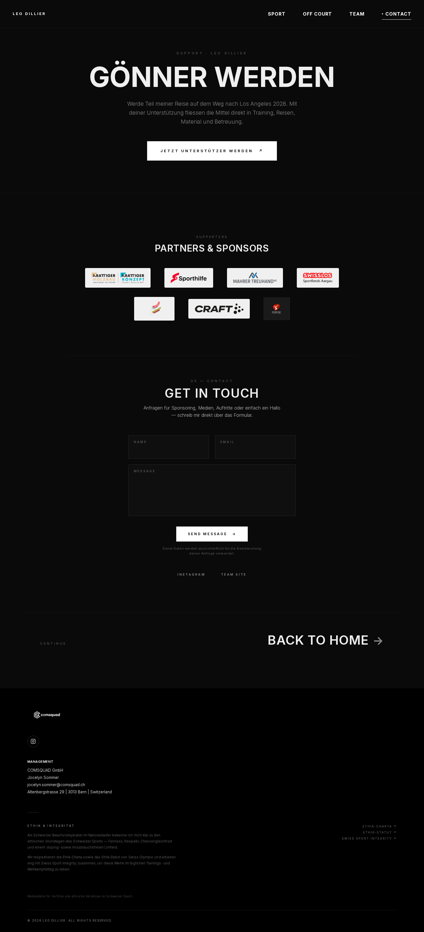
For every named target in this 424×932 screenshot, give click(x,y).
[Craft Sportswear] (219, 309)
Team (357, 14)
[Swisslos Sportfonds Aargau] (318, 278)
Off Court (317, 14)
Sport (277, 14)
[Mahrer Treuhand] (255, 278)
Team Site (233, 574)
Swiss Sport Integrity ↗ (369, 838)
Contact (398, 14)
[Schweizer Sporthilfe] (188, 278)
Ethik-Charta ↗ (380, 826)
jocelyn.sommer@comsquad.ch (56, 784)
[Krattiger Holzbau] (118, 278)
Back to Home (326, 640)
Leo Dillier (29, 13)
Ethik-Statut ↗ (380, 832)
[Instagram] (33, 741)
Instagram (191, 574)
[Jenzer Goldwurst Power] (154, 309)
